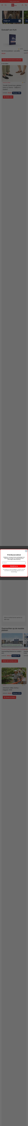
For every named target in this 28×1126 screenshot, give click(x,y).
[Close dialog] (26, 551)
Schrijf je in (14, 566)
